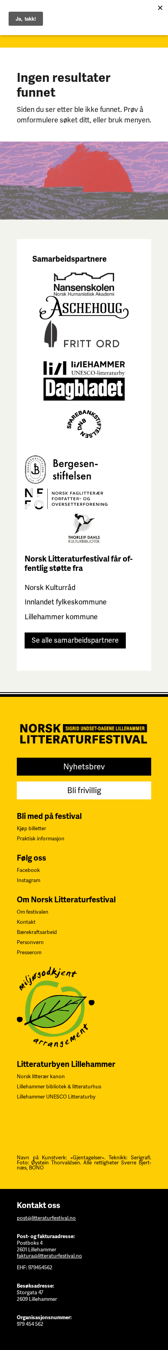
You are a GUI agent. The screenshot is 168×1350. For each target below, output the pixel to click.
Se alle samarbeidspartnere (75, 640)
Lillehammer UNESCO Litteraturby (56, 1096)
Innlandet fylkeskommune (66, 601)
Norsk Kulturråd (50, 587)
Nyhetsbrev (84, 767)
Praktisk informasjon (40, 838)
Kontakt (26, 922)
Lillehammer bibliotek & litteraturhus (59, 1086)
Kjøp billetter (31, 828)
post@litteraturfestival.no (46, 1218)
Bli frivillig (84, 790)
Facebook (28, 870)
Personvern (30, 942)
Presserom (29, 952)
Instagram (28, 880)
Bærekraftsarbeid (37, 932)
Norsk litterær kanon (41, 1076)
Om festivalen (32, 912)
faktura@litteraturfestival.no (49, 1256)
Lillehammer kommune (61, 616)
